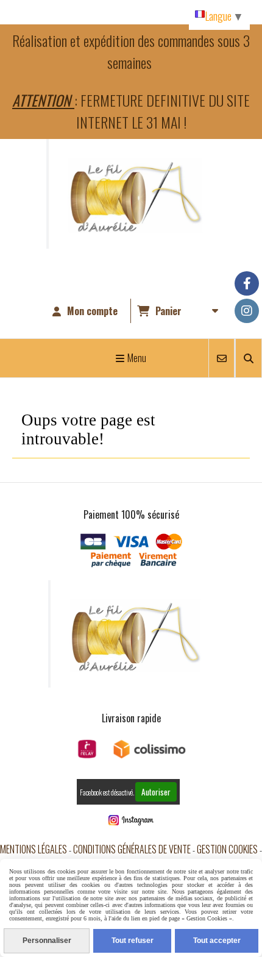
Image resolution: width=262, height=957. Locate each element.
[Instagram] (247, 311)
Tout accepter (217, 940)
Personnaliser (47, 940)
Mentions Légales (33, 849)
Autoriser (156, 792)
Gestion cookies (227, 849)
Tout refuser (133, 940)
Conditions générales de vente (132, 849)
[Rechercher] (248, 358)
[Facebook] (247, 283)
